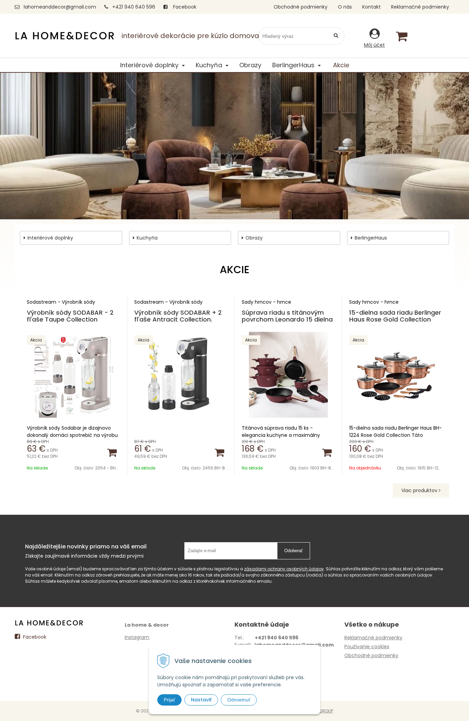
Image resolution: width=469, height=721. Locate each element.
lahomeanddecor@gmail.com (60, 6)
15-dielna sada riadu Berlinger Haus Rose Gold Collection (395, 316)
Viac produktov (420, 490)
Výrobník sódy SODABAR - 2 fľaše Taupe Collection (70, 316)
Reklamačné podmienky (420, 6)
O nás (345, 6)
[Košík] (401, 36)
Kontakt (371, 6)
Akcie (341, 65)
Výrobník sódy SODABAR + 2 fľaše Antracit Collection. (178, 316)
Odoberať (293, 550)
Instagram (137, 637)
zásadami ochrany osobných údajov (284, 569)
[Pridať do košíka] (111, 452)
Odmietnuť (238, 699)
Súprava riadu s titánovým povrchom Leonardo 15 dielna (287, 316)
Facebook (184, 6)
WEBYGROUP (320, 711)
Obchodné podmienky (301, 6)
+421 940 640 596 (133, 6)
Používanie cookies (366, 646)
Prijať (169, 699)
